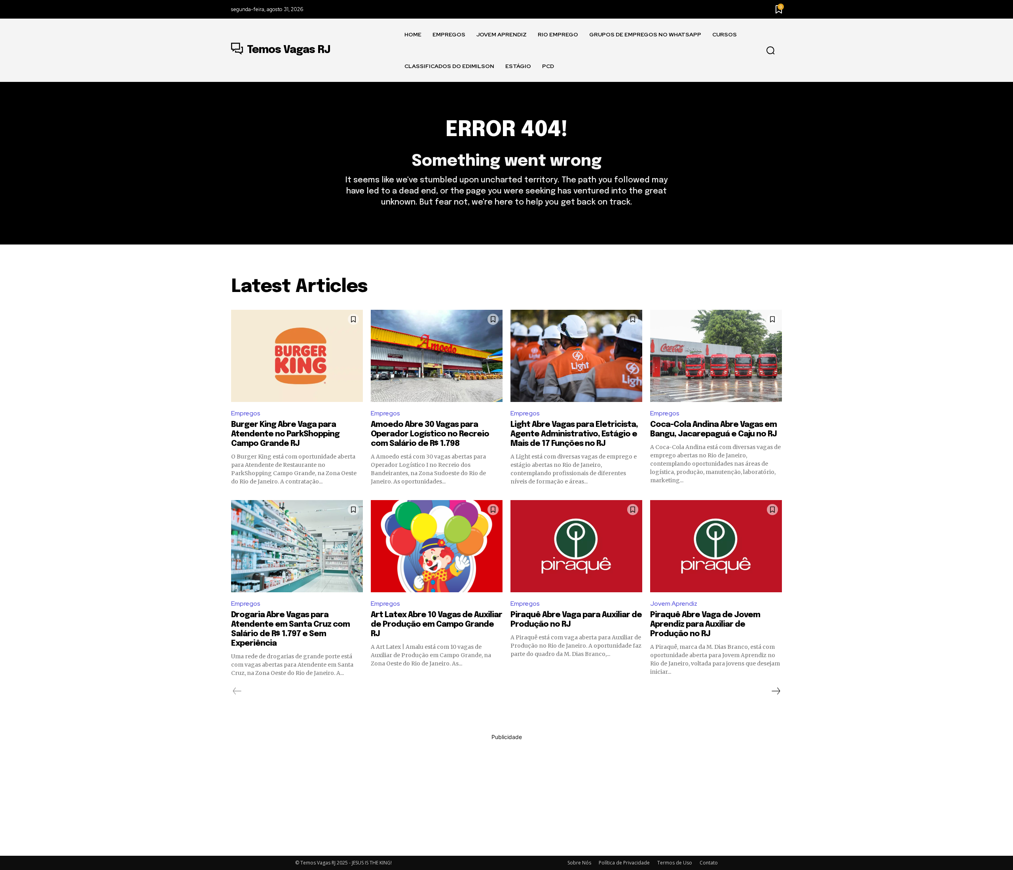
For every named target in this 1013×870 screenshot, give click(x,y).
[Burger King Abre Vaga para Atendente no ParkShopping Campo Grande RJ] (297, 356)
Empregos (245, 413)
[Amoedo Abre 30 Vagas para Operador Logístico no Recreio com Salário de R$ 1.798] (437, 356)
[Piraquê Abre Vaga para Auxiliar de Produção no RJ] (576, 546)
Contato (709, 862)
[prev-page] (237, 691)
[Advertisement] (506, 796)
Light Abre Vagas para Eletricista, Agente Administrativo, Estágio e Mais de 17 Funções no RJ (574, 434)
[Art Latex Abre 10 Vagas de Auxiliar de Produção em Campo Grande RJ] (437, 546)
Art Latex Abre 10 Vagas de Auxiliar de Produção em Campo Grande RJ (436, 624)
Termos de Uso (674, 862)
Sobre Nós (579, 862)
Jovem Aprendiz (673, 603)
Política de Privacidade (624, 862)
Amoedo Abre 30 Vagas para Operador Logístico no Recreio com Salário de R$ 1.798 (430, 434)
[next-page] (775, 691)
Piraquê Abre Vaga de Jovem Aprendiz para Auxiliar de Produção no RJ (705, 624)
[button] (770, 50)
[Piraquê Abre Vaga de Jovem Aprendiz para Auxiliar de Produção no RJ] (716, 546)
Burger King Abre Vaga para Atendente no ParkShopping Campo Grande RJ (285, 434)
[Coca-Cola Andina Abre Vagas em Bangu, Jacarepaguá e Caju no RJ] (716, 356)
